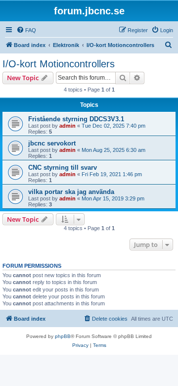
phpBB (63, 336)
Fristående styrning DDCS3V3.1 (76, 119)
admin (67, 126)
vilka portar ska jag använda (71, 191)
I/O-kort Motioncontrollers (58, 63)
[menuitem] (26, 30)
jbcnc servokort (52, 143)
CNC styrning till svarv (62, 167)
